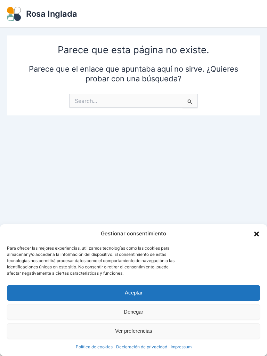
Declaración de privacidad (141, 346)
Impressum (181, 346)
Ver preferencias (133, 331)
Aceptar (134, 293)
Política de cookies (94, 346)
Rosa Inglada (51, 14)
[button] (256, 233)
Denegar (133, 312)
